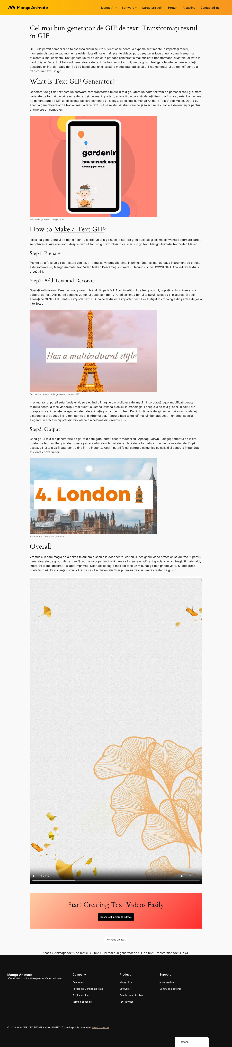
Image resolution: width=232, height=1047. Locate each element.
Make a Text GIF (79, 229)
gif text (154, 565)
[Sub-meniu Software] (136, 8)
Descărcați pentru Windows (116, 916)
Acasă (47, 953)
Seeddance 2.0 (100, 1027)
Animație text (63, 953)
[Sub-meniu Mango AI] (116, 8)
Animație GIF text (116, 939)
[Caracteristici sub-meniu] (162, 8)
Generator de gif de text (46, 92)
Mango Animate (19, 975)
